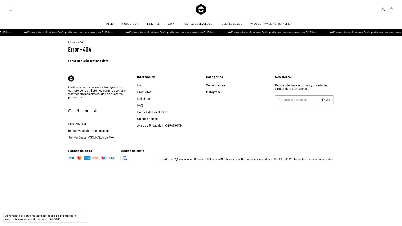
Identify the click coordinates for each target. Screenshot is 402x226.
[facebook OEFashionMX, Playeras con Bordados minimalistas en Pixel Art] (78, 110)
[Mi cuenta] (383, 9)
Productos (128, 23)
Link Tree (153, 23)
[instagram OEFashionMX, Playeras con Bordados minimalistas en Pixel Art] (69, 110)
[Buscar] (10, 9)
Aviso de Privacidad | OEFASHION (271, 23)
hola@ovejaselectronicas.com (88, 130)
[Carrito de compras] (391, 9)
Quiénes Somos (232, 23)
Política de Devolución (198, 23)
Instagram (213, 92)
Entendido (54, 219)
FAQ (169, 23)
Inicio (110, 23)
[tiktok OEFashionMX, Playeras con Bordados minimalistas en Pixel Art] (95, 110)
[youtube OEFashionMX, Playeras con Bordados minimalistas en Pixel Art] (86, 110)
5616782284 (77, 124)
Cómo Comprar (216, 85)
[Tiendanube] (176, 160)
